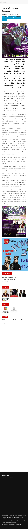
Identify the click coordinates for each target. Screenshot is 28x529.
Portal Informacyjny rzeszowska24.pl (11, 517)
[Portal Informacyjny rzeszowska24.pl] (3, 2)
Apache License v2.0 (12, 522)
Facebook (4, 477)
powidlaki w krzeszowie (7, 18)
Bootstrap (4, 520)
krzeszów (18, 16)
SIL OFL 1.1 (19, 524)
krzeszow (4, 20)
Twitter (11, 477)
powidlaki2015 (11, 16)
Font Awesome (5, 524)
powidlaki (4, 16)
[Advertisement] (14, 496)
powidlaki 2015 (17, 18)
